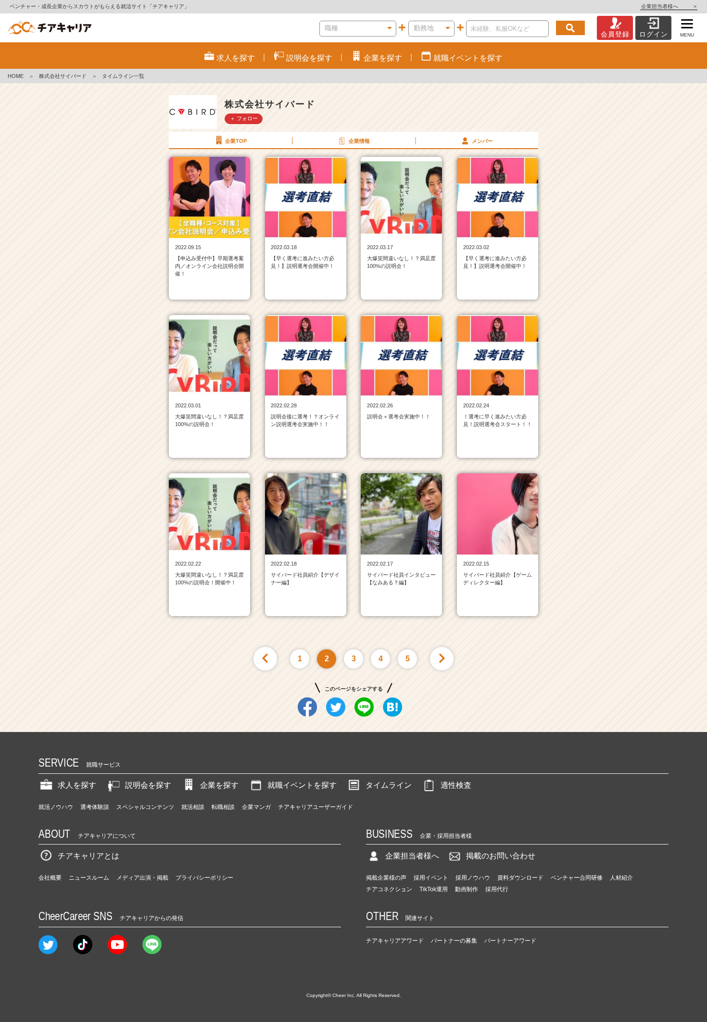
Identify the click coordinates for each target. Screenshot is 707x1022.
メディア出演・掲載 (142, 877)
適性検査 (456, 785)
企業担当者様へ (668, 6)
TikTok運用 (433, 889)
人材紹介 (621, 877)
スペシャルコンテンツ (145, 807)
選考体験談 (94, 807)
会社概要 (50, 877)
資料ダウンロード (520, 877)
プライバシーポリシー (204, 877)
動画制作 (466, 889)
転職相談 (223, 807)
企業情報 (359, 141)
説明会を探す (148, 785)
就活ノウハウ (55, 807)
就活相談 (192, 807)
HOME (16, 76)
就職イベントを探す (302, 785)
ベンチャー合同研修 (577, 877)
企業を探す (219, 785)
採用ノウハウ (472, 877)
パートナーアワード (510, 940)
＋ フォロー (244, 118)
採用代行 (496, 889)
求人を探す (77, 785)
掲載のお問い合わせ (500, 856)
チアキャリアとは (88, 856)
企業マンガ (256, 807)
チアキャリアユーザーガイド (315, 807)
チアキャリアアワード (395, 940)
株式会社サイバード (63, 76)
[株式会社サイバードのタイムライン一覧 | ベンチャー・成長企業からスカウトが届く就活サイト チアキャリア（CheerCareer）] (50, 28)
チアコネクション (389, 889)
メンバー (482, 141)
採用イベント (431, 877)
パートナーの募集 (454, 940)
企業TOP (236, 141)
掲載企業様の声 (386, 877)
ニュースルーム (89, 877)
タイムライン (389, 785)
